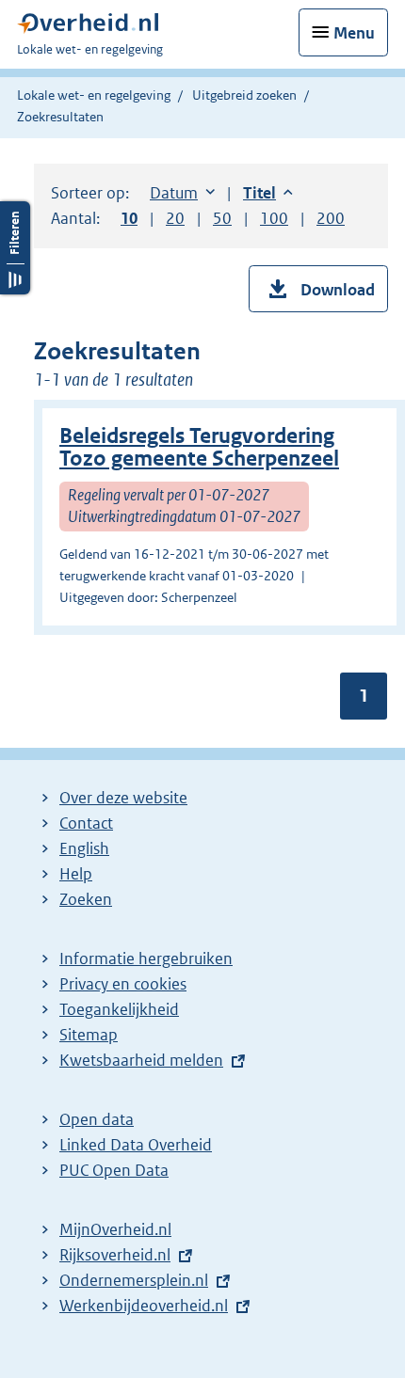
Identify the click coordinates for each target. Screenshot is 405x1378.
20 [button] (175, 218)
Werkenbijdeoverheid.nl (143, 1305)
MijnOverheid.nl (115, 1229)
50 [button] (222, 218)
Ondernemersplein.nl (133, 1280)
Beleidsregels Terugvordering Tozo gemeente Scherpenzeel (199, 447)
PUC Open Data (114, 1170)
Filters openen (15, 247)
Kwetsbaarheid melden (141, 1060)
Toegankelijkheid (119, 1009)
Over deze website (123, 797)
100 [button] (274, 218)
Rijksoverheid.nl (114, 1254)
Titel (268, 192)
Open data (96, 1119)
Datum (182, 192)
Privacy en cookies (122, 984)
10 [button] (129, 218)
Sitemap (88, 1034)
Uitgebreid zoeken (244, 95)
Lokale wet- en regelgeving (93, 95)
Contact (86, 823)
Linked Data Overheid (135, 1144)
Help (75, 873)
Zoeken (85, 899)
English (84, 848)
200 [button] (330, 218)
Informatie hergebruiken (146, 958)
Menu (354, 33)
